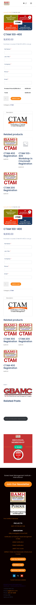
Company (7, 64)
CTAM (9, 12)
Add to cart (16, 99)
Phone (6, 72)
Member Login (18, 565)
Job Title (7, 57)
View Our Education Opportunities (15, 419)
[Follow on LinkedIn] (14, 575)
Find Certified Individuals (11, 518)
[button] (29, 17)
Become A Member (18, 570)
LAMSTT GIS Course (18, 548)
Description (9, 112)
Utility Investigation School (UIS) (18, 533)
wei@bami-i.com (12, 591)
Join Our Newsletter (18, 484)
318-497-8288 (12, 593)
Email (6, 79)
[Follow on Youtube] (22, 575)
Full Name (7, 49)
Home (5, 12)
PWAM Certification (18, 545)
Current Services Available (18, 580)
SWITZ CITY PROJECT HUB (18, 526)
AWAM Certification (18, 542)
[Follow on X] (18, 575)
